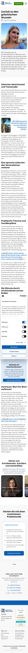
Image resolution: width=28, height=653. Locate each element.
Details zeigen (19, 342)
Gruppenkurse (19, 635)
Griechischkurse (19, 633)
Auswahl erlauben (14, 351)
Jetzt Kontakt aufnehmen (14, 380)
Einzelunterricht (19, 637)
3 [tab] (16, 498)
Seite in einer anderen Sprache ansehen (13, 650)
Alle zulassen (14, 347)
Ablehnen (14, 356)
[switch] (24, 327)
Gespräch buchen (15, 585)
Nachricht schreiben (15, 588)
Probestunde (19, 638)
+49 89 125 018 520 (14, 590)
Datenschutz (4, 637)
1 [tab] (13, 498)
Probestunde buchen (14, 553)
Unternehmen (5, 633)
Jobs (2, 635)
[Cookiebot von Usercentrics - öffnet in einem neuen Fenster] (20, 296)
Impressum (4, 638)
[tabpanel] (14, 486)
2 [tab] (14, 498)
